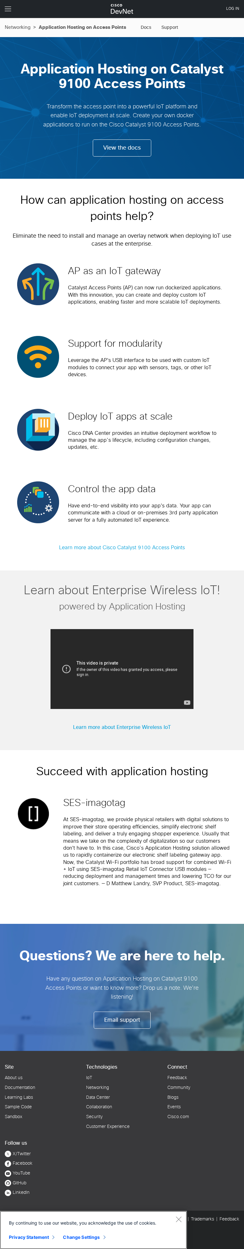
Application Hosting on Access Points (82, 27)
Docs (146, 27)
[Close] (178, 1219)
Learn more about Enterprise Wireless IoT (122, 727)
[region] (93, 1230)
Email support (122, 1020)
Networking (17, 27)
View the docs (122, 148)
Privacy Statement (29, 1237)
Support (169, 27)
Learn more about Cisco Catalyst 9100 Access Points (122, 547)
